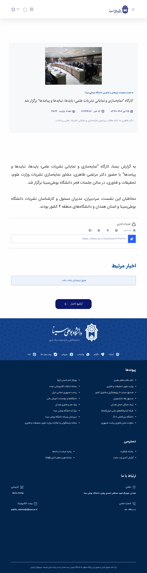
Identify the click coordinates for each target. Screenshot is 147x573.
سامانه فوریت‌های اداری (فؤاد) (59, 458)
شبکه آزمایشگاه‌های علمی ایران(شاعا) (117, 411)
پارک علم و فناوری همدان (66, 405)
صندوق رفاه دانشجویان (123, 398)
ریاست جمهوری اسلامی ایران (64, 392)
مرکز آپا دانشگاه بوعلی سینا (65, 411)
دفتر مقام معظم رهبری (123, 380)
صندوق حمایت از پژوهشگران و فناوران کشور (114, 392)
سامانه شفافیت (126, 451)
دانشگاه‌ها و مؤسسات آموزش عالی (62, 398)
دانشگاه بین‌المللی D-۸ (123, 417)
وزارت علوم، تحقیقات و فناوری (120, 386)
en (18, 9)
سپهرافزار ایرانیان (36, 567)
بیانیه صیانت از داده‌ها (62, 451)
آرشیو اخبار (77, 304)
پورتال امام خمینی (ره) (67, 380)
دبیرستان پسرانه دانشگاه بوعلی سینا (61, 417)
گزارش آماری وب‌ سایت (123, 458)
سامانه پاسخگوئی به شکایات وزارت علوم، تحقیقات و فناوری (51, 423)
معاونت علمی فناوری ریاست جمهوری (117, 423)
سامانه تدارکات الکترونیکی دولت (63, 386)
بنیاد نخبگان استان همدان (122, 405)
